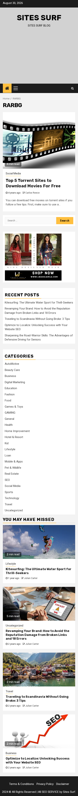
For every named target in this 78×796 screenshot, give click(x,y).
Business (10, 376)
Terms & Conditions (21, 784)
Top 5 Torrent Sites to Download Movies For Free (33, 183)
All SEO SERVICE (48, 792)
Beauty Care (12, 370)
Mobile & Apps (14, 461)
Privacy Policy (45, 784)
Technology (12, 498)
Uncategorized (14, 510)
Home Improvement (17, 431)
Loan (8, 455)
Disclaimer (62, 784)
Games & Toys (14, 406)
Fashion (10, 394)
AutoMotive (12, 363)
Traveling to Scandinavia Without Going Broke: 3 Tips (37, 319)
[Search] (72, 88)
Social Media (13, 173)
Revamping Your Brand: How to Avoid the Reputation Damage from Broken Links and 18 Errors (37, 635)
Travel (8, 504)
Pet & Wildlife (13, 467)
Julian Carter (30, 578)
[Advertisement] (39, 59)
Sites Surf (39, 17)
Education (11, 388)
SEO (7, 480)
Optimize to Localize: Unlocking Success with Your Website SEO (37, 760)
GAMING (10, 412)
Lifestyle (10, 449)
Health (9, 425)
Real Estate (12, 473)
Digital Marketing (15, 382)
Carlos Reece (32, 192)
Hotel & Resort (14, 437)
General (9, 419)
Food (8, 400)
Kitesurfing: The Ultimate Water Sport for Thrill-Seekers (39, 302)
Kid (7, 443)
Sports (9, 492)
